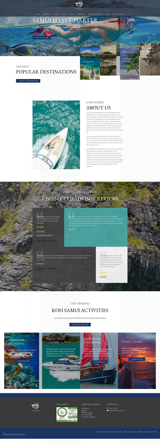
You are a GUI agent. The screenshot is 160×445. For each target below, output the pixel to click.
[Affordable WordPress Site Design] (4, 432)
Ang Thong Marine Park (89, 54)
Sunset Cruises (132, 341)
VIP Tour (65, 14)
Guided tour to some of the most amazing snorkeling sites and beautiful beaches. (22, 352)
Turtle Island (108, 54)
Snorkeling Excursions (16, 341)
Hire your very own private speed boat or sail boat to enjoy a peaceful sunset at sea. (135, 350)
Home (38, 14)
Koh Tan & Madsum (147, 49)
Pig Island (146, 57)
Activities (56, 14)
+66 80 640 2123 (119, 14)
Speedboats (81, 14)
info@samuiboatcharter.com (116, 410)
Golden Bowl (88, 62)
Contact (108, 14)
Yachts (72, 14)
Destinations (46, 14)
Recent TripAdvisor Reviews (80, 198)
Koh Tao (106, 47)
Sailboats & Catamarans (95, 14)
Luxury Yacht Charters (55, 340)
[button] (41, 37)
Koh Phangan (129, 52)
